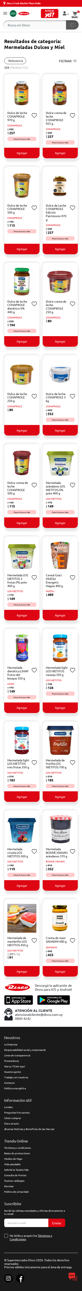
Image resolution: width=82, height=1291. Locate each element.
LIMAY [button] (10, 683)
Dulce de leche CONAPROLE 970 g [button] (17, 116)
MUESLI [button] (50, 591)
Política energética (15, 1088)
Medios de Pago (13, 1158)
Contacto (9, 1082)
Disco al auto (11, 1123)
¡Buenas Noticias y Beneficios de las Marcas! (29, 1129)
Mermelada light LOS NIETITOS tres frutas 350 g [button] (18, 763)
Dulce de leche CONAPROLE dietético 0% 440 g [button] (17, 306)
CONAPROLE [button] (14, 125)
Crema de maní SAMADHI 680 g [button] (56, 939)
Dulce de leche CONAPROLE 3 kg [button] (56, 397)
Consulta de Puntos (15, 1175)
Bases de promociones (17, 1153)
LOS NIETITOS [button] (53, 498)
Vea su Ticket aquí (14, 1066)
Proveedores (11, 1061)
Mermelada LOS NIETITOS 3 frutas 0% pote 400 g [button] (17, 580)
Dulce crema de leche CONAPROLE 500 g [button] (17, 488)
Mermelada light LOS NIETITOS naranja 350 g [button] (57, 671)
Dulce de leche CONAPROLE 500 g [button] (17, 208)
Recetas (8, 1186)
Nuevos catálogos (14, 1180)
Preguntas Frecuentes (17, 1112)
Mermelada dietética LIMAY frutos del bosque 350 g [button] (17, 673)
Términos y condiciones (17, 1147)
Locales (8, 1107)
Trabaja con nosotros (16, 1077)
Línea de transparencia (17, 1055)
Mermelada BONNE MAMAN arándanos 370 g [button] (56, 852)
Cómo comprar (12, 1118)
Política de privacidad (16, 1191)
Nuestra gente (12, 1071)
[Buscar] (72, 25)
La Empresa (10, 1044)
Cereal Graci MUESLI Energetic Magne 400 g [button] (54, 580)
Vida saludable (12, 1164)
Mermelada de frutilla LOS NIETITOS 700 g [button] (56, 763)
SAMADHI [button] (51, 947)
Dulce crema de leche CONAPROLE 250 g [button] (56, 306)
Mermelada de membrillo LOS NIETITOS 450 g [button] (17, 941)
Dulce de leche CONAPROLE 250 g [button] (17, 397)
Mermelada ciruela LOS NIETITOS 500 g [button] (17, 852)
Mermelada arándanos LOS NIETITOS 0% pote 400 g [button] (55, 488)
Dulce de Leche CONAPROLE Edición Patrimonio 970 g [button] (56, 212)
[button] (5, 13)
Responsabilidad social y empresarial (25, 1050)
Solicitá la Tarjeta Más (16, 1169)
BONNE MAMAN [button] (55, 861)
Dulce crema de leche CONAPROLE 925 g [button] (56, 118)
